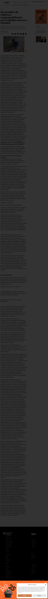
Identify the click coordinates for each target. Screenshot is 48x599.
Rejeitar (39, 595)
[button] (45, 584)
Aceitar (24, 595)
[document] (24, 299)
